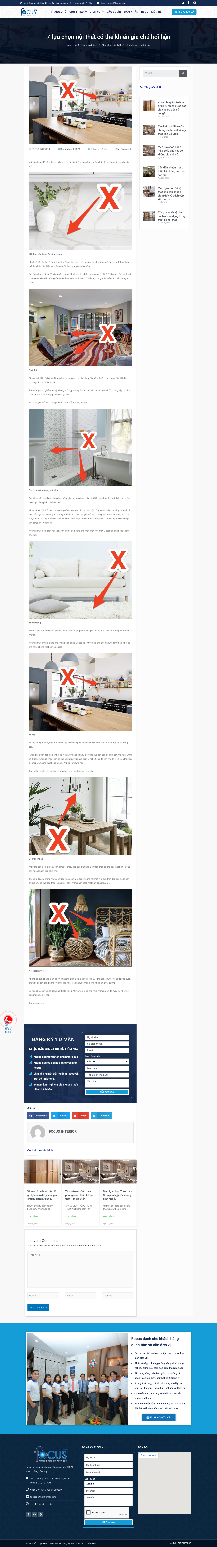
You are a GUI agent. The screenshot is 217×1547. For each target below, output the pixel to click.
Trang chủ (58, 11)
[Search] (183, 73)
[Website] (117, 1296)
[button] (184, 12)
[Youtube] (34, 1514)
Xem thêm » (32, 1216)
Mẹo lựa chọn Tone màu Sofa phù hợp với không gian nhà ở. (117, 1195)
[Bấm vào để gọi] (8, 1026)
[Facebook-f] (28, 1514)
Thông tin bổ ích (88, 44)
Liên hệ (156, 11)
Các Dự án (114, 11)
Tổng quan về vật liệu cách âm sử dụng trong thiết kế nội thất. (171, 216)
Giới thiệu (76, 11)
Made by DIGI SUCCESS (180, 1543)
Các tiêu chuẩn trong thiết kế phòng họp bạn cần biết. (171, 171)
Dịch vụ (95, 11)
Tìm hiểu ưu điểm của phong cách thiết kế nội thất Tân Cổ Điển (79, 1195)
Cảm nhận (131, 11)
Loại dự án (89, 1478)
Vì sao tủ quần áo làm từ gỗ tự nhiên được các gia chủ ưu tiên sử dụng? (42, 1195)
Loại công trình (92, 1056)
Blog (144, 11)
